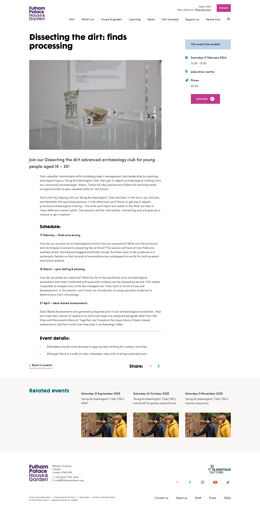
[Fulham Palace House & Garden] (37, 13)
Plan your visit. (203, 10)
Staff (198, 498)
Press (212, 498)
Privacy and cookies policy (40, 497)
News (151, 19)
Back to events (42, 365)
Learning (134, 19)
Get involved (170, 19)
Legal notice (84, 497)
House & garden (111, 19)
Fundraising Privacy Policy (65, 497)
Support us (192, 19)
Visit (71, 19)
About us (181, 498)
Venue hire (213, 19)
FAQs (227, 498)
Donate (223, 8)
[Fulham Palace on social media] (150, 366)
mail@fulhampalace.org (69, 480)
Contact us (161, 498)
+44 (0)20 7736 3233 (66, 477)
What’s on (88, 19)
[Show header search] (229, 19)
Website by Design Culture (104, 497)
